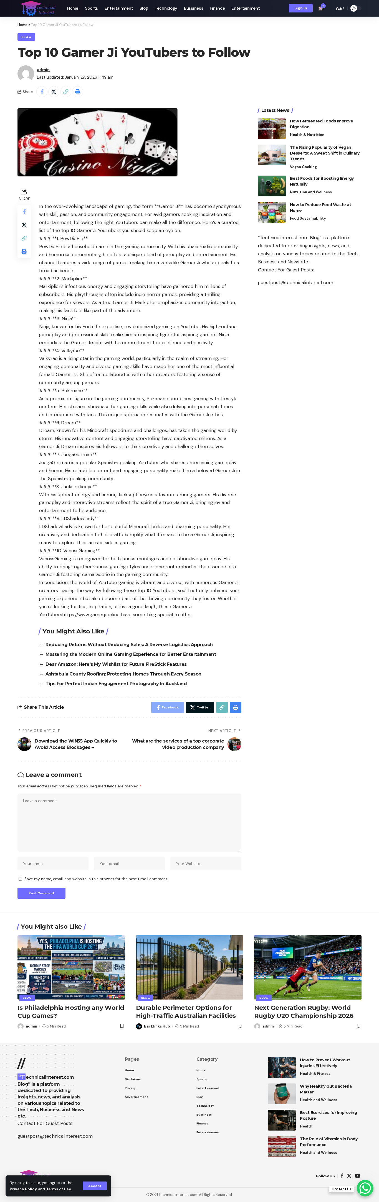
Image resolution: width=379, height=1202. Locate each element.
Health (306, 1126)
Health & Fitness (315, 1073)
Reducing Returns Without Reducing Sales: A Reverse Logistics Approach (129, 644)
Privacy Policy (23, 1189)
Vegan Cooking (303, 167)
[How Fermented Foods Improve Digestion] (272, 128)
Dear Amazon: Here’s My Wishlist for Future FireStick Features (116, 664)
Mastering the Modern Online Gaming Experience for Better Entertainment (131, 654)
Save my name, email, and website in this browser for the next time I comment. (96, 879)
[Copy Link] (65, 91)
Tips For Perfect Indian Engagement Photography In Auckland (116, 683)
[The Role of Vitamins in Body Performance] (282, 1146)
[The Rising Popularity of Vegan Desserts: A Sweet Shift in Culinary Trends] (272, 155)
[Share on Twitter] (53, 91)
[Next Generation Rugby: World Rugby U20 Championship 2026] (308, 967)
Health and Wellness (318, 1100)
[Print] (77, 91)
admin (43, 70)
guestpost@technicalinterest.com (295, 282)
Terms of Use (58, 1189)
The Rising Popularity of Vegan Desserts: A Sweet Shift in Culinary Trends (325, 153)
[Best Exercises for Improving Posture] (282, 1120)
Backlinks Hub (157, 1026)
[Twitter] (349, 1176)
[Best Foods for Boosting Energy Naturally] (272, 186)
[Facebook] (342, 1176)
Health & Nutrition (307, 134)
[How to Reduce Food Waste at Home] (272, 212)
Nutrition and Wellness (311, 192)
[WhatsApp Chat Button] (365, 1188)
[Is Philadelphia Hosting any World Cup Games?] (71, 967)
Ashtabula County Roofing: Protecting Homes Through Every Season (123, 674)
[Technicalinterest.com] (37, 8)
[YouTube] (357, 1176)
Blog (26, 37)
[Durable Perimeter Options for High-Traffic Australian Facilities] (189, 967)
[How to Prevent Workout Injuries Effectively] (282, 1067)
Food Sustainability (308, 218)
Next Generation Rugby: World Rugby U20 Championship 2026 (303, 1011)
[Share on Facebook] (41, 91)
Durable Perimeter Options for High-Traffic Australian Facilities (186, 1011)
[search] (329, 8)
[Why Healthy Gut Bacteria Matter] (282, 1093)
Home (22, 24)
